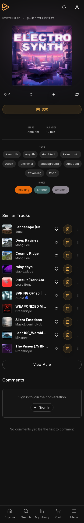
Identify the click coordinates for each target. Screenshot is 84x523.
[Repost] (77, 94)
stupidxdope (24, 271)
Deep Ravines (26, 240)
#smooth (12, 154)
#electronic (70, 154)
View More (42, 364)
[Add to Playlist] (53, 94)
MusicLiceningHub (28, 324)
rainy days (24, 267)
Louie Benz (23, 284)
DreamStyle (23, 311)
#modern (72, 163)
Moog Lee (22, 245)
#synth (30, 154)
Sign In (44, 407)
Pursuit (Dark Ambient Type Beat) (43, 280)
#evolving (35, 173)
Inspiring (23, 189)
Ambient (33, 132)
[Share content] (30, 94)
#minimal (27, 163)
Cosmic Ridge (27, 253)
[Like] (56, 229)
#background (49, 163)
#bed (52, 173)
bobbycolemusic (11, 18)
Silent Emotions (28, 320)
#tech (9, 163)
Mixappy (21, 337)
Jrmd (19, 231)
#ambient (48, 154)
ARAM (19, 298)
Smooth (42, 189)
